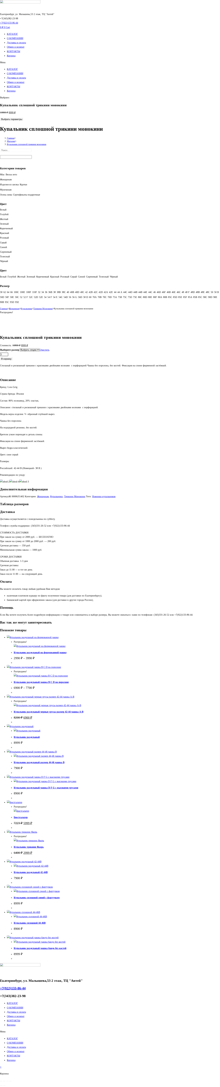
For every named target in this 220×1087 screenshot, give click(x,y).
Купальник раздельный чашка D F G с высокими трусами (46, 787)
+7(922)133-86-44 (9, 23)
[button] (110, 62)
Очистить (44, 350)
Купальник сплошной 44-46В (30, 923)
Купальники (26, 308)
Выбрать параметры (11, 119)
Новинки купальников (104, 496)
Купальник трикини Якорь (29, 847)
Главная (4, 308)
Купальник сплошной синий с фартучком (37, 897)
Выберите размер (9, 350)
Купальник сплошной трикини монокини (26, 144)
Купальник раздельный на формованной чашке (40, 652)
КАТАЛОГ (12, 34)
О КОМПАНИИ (15, 38)
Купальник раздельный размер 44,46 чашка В (39, 762)
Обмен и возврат (15, 47)
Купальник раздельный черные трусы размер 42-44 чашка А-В (48, 711)
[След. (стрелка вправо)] (4, 1085)
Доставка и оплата (16, 42)
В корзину (6, 359)
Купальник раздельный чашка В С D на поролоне (41, 682)
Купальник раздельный (27, 737)
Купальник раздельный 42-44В (31, 872)
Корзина (11, 55)
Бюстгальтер (21, 817)
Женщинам (14, 308)
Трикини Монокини (43, 308)
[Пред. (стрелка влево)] (1, 1085)
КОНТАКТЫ (13, 51)
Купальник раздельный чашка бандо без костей (40, 948)
